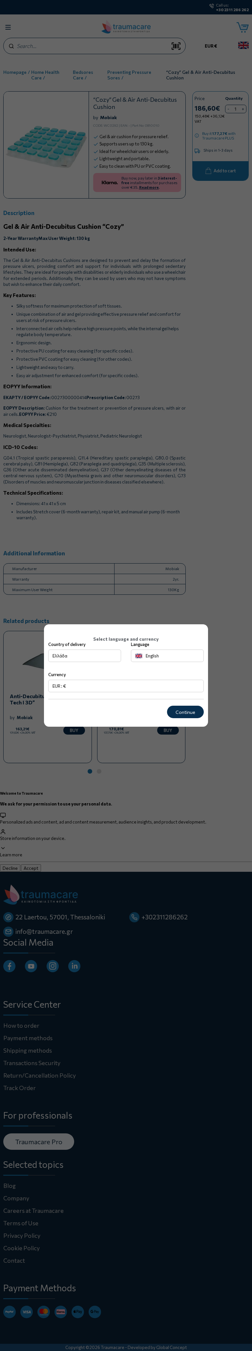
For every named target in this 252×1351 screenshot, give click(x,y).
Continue (185, 712)
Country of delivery (67, 644)
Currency (57, 674)
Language (140, 644)
